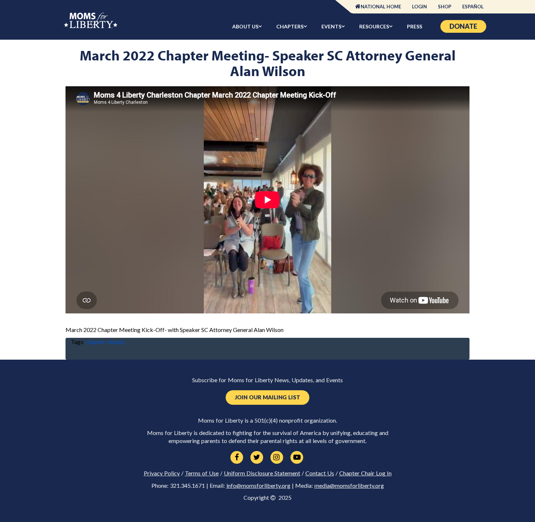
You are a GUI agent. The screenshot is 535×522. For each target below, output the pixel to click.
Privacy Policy (162, 473)
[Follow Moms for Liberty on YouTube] (296, 457)
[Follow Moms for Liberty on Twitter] (256, 457)
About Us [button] (245, 26)
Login (419, 6)
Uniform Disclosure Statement (262, 473)
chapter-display (105, 341)
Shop (444, 6)
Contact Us (319, 473)
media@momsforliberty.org (349, 486)
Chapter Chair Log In (365, 473)
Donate (463, 26)
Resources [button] (374, 26)
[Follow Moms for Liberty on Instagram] (276, 457)
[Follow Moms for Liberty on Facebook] (236, 457)
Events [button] (331, 26)
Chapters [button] (290, 26)
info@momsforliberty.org (258, 486)
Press (414, 26)
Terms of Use (202, 473)
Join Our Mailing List (267, 397)
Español (473, 6)
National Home (381, 6)
